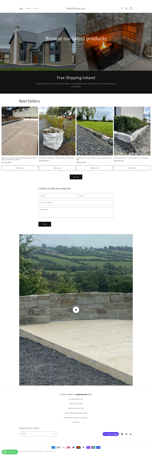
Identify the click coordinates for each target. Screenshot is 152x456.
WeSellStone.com (28, 451)
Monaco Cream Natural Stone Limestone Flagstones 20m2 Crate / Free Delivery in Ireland (19, 159)
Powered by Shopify (38, 451)
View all (76, 177)
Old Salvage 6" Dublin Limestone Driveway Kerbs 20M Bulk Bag (94, 159)
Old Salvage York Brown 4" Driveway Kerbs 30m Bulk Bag (56, 158)
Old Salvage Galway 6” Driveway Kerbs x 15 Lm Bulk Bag (131, 158)
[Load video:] (76, 310)
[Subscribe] (54, 433)
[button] (122, 8)
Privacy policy (49, 451)
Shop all (76, 46)
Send (45, 224)
